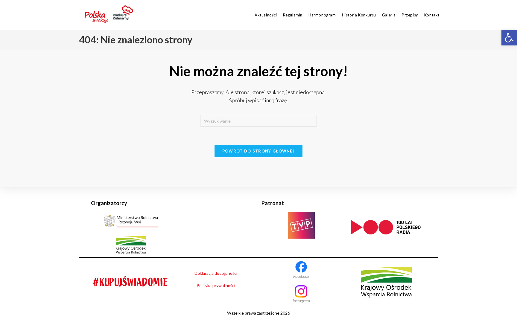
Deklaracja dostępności (215, 273)
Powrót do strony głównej (258, 151)
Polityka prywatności (216, 285)
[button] (509, 37)
